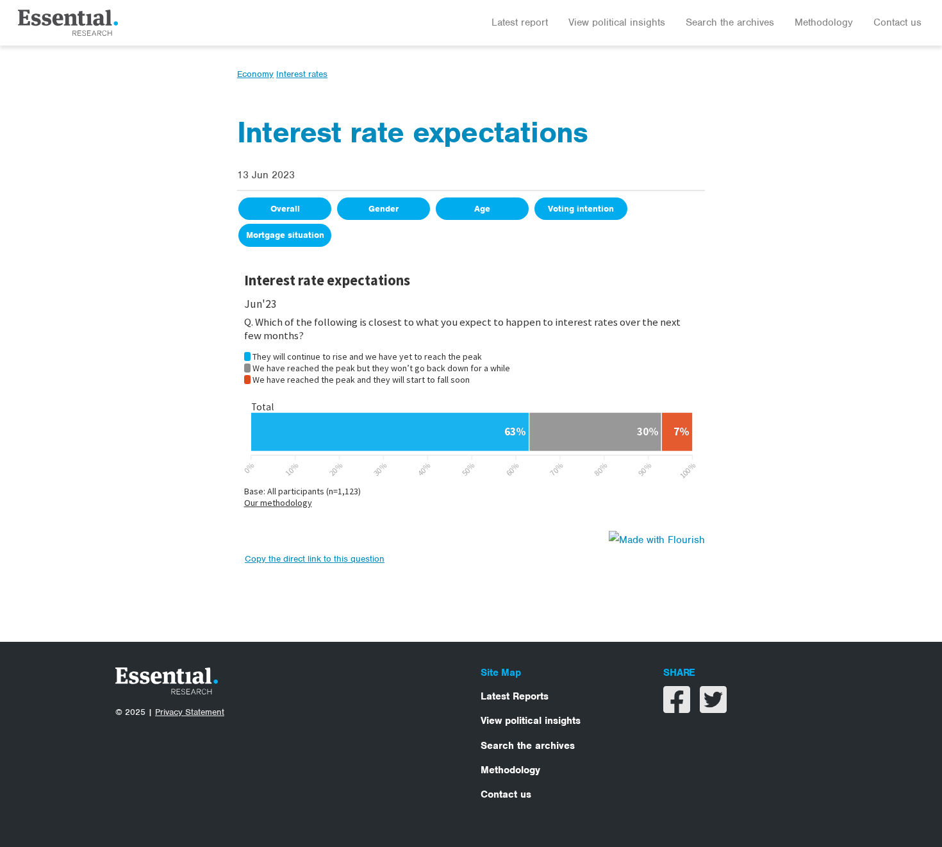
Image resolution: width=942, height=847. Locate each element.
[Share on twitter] (713, 707)
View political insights (616, 22)
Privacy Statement (189, 712)
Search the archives (730, 22)
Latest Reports (515, 696)
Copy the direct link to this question (314, 558)
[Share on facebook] (678, 707)
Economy (255, 74)
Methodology (824, 22)
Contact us (897, 22)
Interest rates (301, 74)
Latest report (520, 22)
